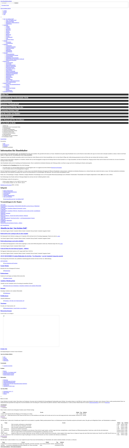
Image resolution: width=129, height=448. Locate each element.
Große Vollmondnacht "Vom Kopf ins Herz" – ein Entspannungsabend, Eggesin (18, 218)
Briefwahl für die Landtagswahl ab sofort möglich (14, 233)
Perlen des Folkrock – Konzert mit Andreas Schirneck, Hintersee (14, 215)
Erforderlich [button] (3, 406)
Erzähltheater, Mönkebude (6, 220)
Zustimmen (4, 407)
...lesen (58, 236)
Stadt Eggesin (6, 392)
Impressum (5, 359)
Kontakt (5, 358)
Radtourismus (4, 273)
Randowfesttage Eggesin (8, 374)
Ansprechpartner (6, 193)
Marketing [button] (3, 416)
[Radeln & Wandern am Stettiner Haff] (6, 270)
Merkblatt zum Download (6, 185)
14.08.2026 (3, 207)
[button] (2, 139)
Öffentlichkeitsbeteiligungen (9, 382)
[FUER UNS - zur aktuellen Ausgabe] (31, 346)
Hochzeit (3, 288)
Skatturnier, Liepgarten (5, 213)
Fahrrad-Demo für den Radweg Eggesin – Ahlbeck (11, 222)
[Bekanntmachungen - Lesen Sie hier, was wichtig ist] (14, 308)
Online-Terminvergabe (8, 190)
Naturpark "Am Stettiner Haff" (9, 372)
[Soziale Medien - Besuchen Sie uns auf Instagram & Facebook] (10, 263)
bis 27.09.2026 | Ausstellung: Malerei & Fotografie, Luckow (13, 208)
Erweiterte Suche (5, 5)
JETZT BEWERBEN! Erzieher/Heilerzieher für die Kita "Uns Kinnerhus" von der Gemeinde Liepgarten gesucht (32, 256)
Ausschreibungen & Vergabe (9, 381)
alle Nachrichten (4, 261)
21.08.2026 (3, 209)
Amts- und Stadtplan (7, 196)
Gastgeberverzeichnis (7, 365)
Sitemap (5, 393)
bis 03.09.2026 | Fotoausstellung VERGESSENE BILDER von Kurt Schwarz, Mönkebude (20, 206)
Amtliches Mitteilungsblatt (8, 195)
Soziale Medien (5, 266)
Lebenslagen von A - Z (8, 391)
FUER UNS (4, 349)
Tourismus (3, 303)
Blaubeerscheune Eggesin (8, 373)
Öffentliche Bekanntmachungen (10, 191)
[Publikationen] (6, 293)
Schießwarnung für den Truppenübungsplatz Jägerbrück (15, 383)
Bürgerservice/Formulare (56, 167)
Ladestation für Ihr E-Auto (9, 386)
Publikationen (4, 296)
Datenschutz (5, 360)
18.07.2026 (3, 204)
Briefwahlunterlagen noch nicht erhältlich (12, 241)
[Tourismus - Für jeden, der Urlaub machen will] (13, 300)
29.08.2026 (3, 221)
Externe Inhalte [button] (4, 436)
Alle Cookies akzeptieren (16, 446)
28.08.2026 (3, 212)
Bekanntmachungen (6, 311)
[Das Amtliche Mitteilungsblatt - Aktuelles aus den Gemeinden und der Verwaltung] (7, 278)
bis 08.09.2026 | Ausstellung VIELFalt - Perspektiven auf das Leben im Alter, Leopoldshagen (20, 210)
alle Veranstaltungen (5, 225)
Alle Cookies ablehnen (5, 446)
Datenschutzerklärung (93, 402)
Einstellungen (3, 404)
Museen (5, 371)
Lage (4, 356)
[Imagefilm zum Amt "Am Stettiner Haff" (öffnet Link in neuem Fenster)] (13, 199)
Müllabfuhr (5, 380)
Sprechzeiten (6, 194)
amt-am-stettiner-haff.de (6, 8)
